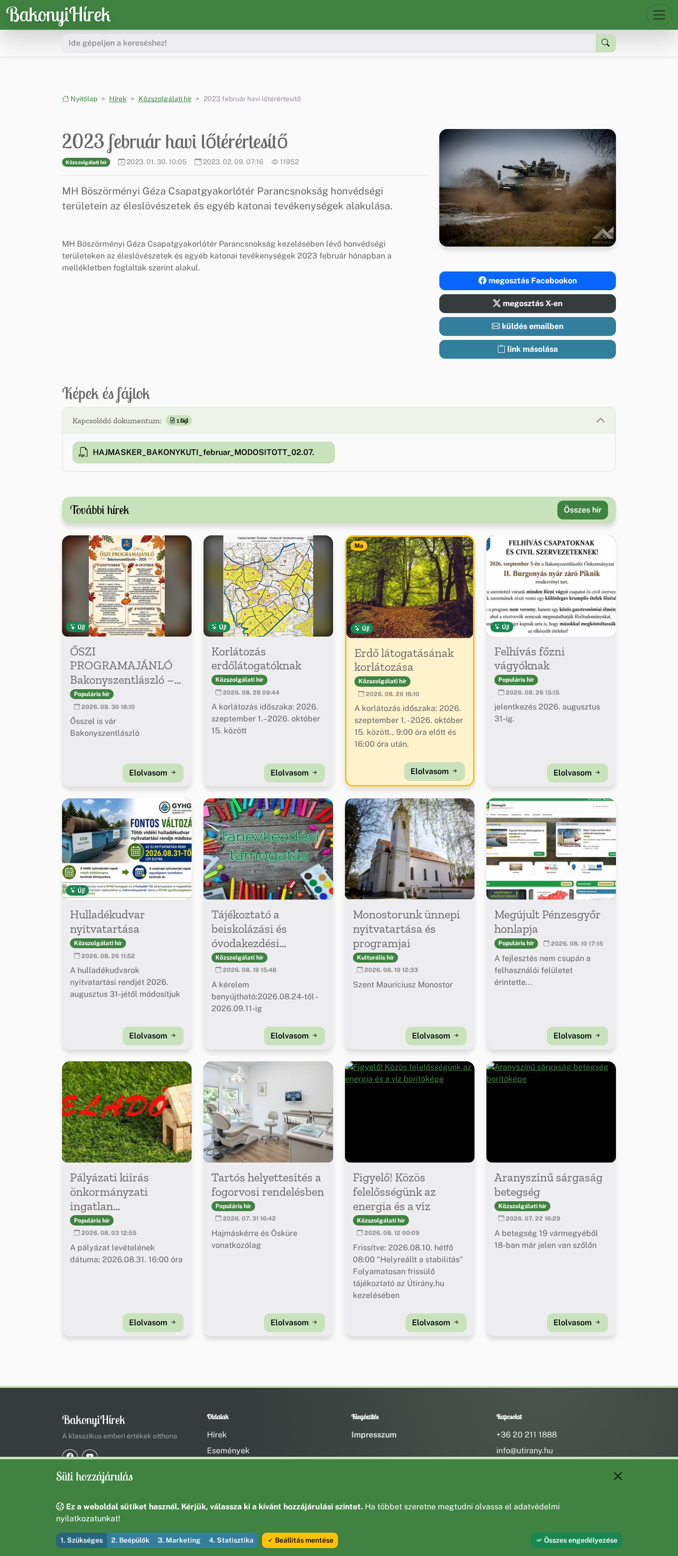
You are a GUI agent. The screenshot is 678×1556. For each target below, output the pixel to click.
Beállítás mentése (303, 1540)
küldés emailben (531, 326)
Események (228, 1450)
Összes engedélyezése (579, 1540)
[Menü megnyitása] (659, 15)
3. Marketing (179, 1540)
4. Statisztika (231, 1540)
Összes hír (583, 510)
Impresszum (374, 1434)
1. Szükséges (82, 1540)
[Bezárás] (618, 1476)
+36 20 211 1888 (526, 1434)
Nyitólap (83, 99)
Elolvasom (149, 773)
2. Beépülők (130, 1540)
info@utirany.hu (524, 1450)
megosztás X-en (531, 303)
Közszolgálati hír (165, 99)
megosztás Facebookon (531, 280)
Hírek (118, 99)
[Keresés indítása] (606, 43)
